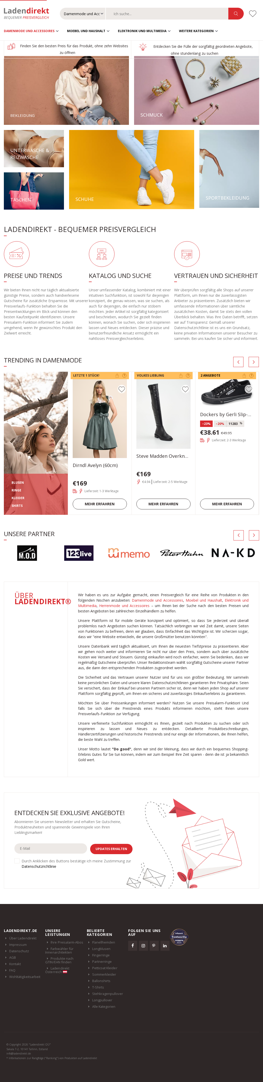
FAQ (12, 970)
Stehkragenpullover (107, 993)
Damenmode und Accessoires (29, 31)
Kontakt (15, 964)
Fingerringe (101, 955)
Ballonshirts (101, 980)
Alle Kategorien (104, 1006)
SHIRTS (17, 505)
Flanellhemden (103, 942)
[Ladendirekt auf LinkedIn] (165, 945)
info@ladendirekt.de (18, 1053)
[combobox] (167, 14)
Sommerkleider (104, 974)
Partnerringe (102, 961)
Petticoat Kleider (104, 968)
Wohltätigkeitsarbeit (24, 976)
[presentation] (238, 362)
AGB (12, 957)
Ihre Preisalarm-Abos (67, 942)
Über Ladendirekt (22, 938)
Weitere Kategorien (196, 31)
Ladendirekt (29, 14)
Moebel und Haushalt (86, 31)
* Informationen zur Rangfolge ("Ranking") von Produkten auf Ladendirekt (51, 1058)
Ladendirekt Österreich (57, 970)
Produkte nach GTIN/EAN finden (59, 960)
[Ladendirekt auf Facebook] (132, 945)
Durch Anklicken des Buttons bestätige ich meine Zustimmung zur (76, 864)
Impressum (18, 944)
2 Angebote (210, 375)
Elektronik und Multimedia (142, 31)
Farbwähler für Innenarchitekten (59, 950)
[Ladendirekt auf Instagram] (143, 945)
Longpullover (102, 1000)
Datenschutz (19, 951)
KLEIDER (18, 498)
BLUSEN (18, 482)
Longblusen (101, 948)
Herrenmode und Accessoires (124, 605)
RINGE (16, 490)
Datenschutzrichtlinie (39, 866)
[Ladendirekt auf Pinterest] (154, 945)
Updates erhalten (111, 849)
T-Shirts (98, 987)
